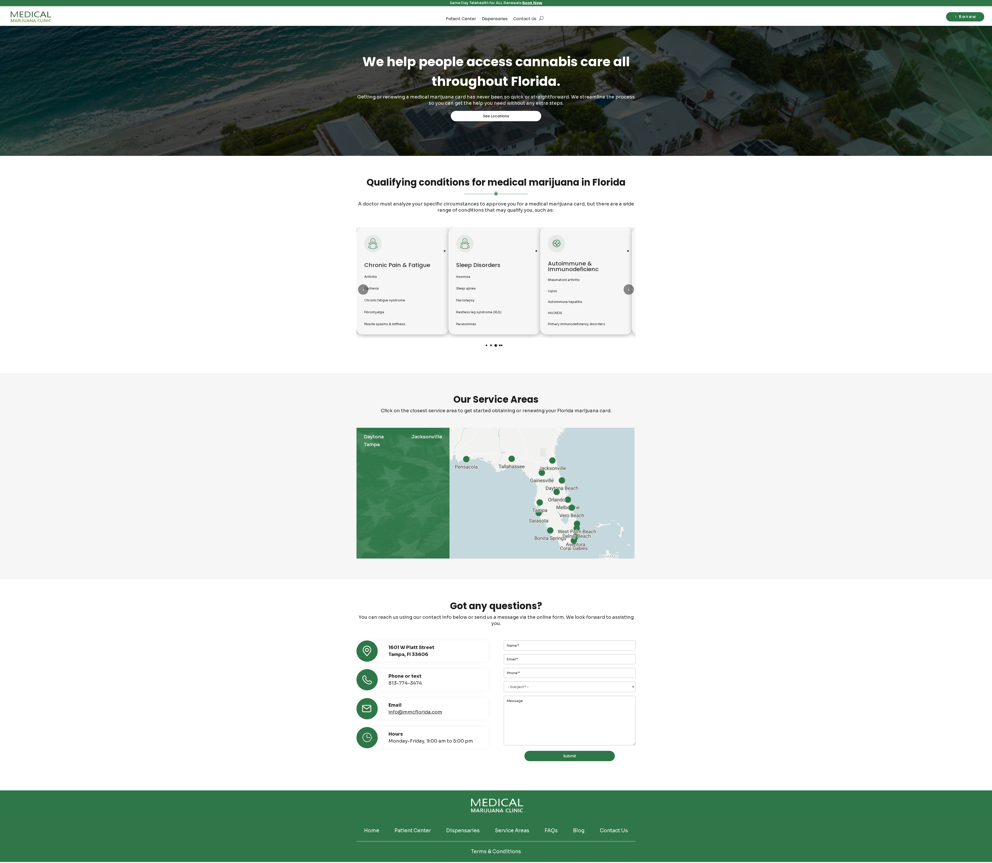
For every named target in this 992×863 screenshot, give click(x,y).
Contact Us (524, 19)
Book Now (532, 3)
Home (371, 831)
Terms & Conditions (496, 852)
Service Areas (512, 831)
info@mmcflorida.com (415, 712)
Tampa (372, 444)
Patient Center (461, 19)
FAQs (551, 831)
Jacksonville (427, 437)
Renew (968, 17)
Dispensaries (495, 19)
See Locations (496, 116)
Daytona (374, 437)
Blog (579, 831)
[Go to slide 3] (500, 345)
